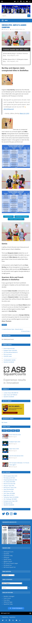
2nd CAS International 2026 (16, 455)
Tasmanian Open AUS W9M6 (11, 497)
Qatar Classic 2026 (14, 448)
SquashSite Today (8, 555)
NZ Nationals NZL (8, 503)
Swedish (4, 324)
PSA (24, 29)
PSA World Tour (8, 565)
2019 (13, 29)
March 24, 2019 (24, 113)
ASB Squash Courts (8, 551)
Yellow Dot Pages (8, 602)
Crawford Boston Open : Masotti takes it (12, 329)
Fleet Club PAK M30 (9, 489)
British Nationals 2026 (15, 434)
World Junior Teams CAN (10, 487)
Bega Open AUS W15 (9, 495)
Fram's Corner (7, 598)
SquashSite (6, 553)
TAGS (13, 430)
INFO (9, 430)
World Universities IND (9, 483)
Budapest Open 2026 (14, 441)
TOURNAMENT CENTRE (9, 360)
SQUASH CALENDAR (9, 362)
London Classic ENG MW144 (11, 393)
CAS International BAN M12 (11, 352)
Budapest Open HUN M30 (10, 350)
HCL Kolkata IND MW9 (9, 481)
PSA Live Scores (8, 354)
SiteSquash (6, 557)
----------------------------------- (10, 358)
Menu (6, 20)
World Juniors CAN (8, 491)
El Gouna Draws (25, 331)
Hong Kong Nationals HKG (10, 480)
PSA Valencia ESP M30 (9, 478)
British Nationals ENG (9, 348)
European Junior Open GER (10, 501)
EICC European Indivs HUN (10, 476)
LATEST (4, 430)
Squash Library (7, 559)
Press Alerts (7, 600)
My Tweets (4, 422)
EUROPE (17, 29)
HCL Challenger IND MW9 (10, 499)
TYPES (17, 430)
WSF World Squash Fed (9, 567)
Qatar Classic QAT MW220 (10, 394)
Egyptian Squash (8, 561)
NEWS (20, 29)
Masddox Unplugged (9, 596)
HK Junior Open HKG (9, 485)
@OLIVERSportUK (9, 109)
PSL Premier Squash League (11, 563)
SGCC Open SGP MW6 (9, 493)
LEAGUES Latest (8, 356)
